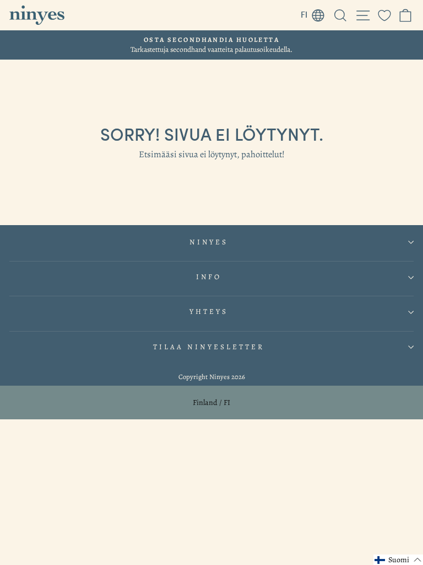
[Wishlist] (384, 15)
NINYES (209, 242)
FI (315, 12)
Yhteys (208, 312)
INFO (209, 277)
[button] (398, 560)
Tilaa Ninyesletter (208, 347)
